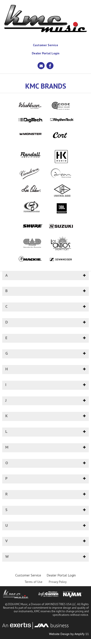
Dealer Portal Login (45, 53)
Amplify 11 (81, 634)
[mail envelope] (41, 65)
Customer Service (45, 45)
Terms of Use (33, 582)
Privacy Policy (58, 582)
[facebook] (49, 65)
